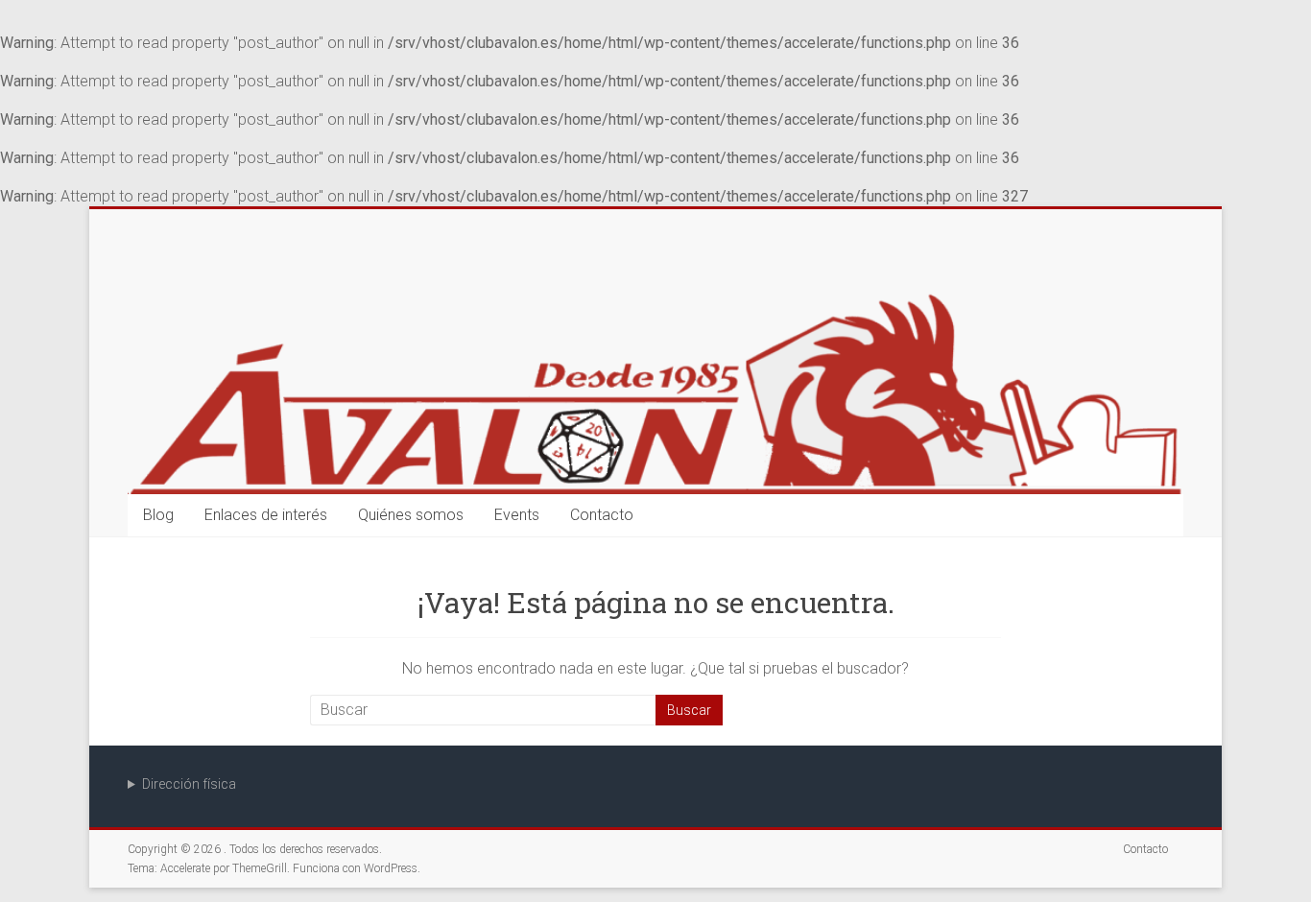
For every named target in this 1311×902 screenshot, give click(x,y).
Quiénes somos (411, 515)
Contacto (601, 515)
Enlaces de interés (265, 515)
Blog (158, 515)
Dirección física (189, 784)
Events (516, 515)
